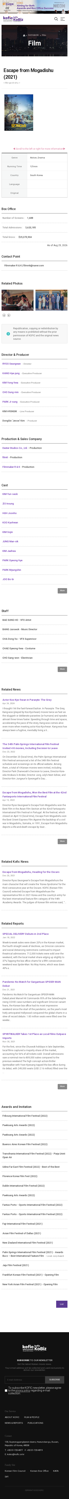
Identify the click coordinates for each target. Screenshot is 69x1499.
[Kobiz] (18, 19)
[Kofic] (8, 19)
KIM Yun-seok (10, 494)
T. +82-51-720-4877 (14, 1450)
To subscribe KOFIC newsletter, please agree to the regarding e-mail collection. (34, 1390)
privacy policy (23, 1391)
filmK (5, 457)
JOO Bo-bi (8, 579)
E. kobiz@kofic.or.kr (14, 1454)
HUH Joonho (9, 513)
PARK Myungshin (11, 570)
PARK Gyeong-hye (12, 560)
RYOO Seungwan (11, 363)
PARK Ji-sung (10, 401)
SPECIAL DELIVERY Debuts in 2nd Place (25, 933)
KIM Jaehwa (9, 551)
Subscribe (54, 1379)
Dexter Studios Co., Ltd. (15, 448)
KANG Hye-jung (11, 373)
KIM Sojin (7, 532)
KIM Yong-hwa (10, 382)
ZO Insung (8, 503)
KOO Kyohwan (10, 522)
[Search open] (56, 19)
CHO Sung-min (10, 392)
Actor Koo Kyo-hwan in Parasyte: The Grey (26, 699)
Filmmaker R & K (11, 467)
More (62, 590)
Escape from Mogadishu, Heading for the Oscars (30, 872)
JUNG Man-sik (10, 541)
